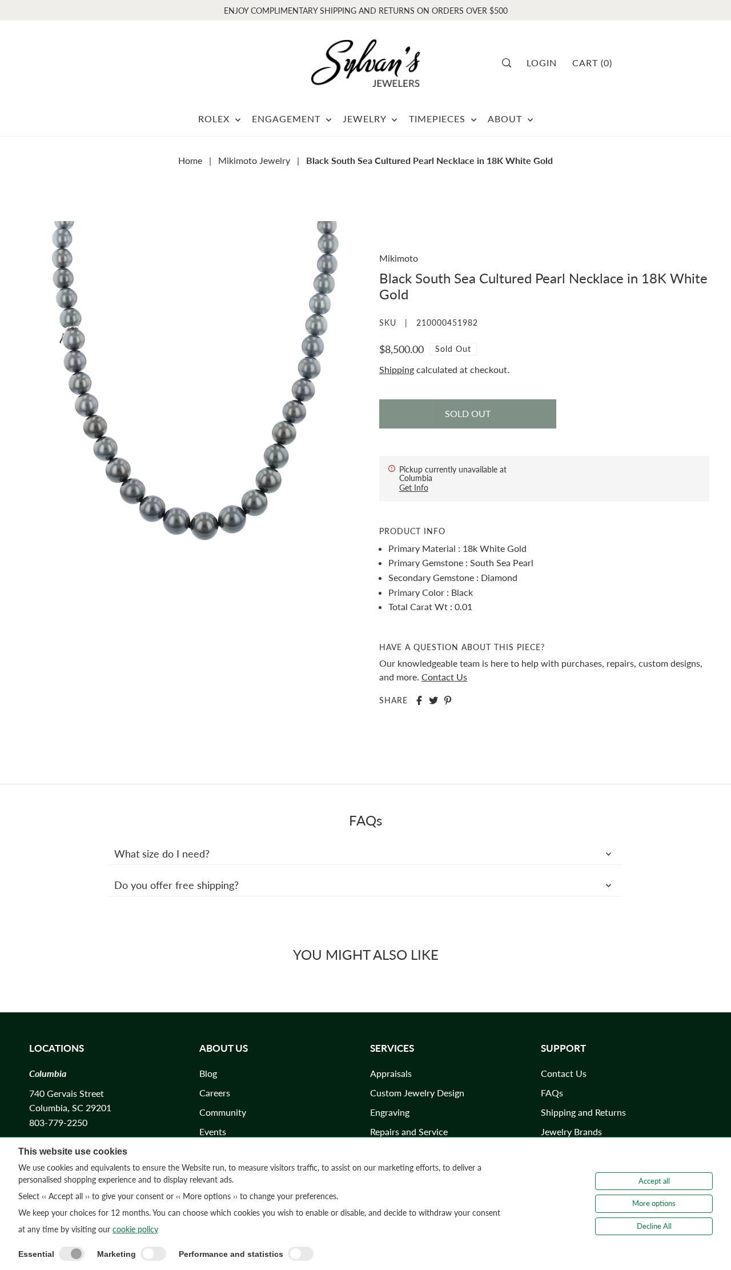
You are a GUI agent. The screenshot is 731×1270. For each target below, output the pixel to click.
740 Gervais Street (66, 1093)
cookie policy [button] (135, 1229)
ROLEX (215, 118)
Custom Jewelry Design (417, 1092)
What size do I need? (162, 853)
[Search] (510, 62)
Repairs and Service (409, 1131)
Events (212, 1131)
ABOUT (506, 118)
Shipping (396, 369)
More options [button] (654, 1203)
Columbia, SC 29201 (70, 1107)
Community (222, 1112)
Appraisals (391, 1073)
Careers (214, 1092)
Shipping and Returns (583, 1112)
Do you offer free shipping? (176, 885)
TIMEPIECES (438, 118)
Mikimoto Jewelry (254, 160)
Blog (208, 1073)
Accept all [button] (654, 1180)
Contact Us (444, 676)
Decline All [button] (654, 1226)
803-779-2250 (58, 1122)
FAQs (552, 1092)
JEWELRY (366, 118)
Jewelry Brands (571, 1131)
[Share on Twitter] (433, 700)
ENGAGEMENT (287, 118)
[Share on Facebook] (419, 700)
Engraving (389, 1112)
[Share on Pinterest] (447, 700)
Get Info (413, 487)
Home (190, 160)
